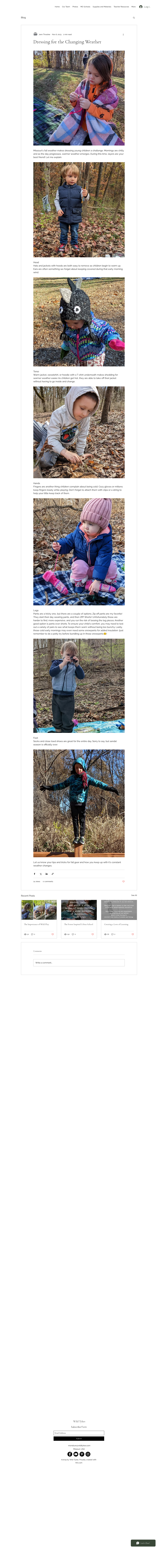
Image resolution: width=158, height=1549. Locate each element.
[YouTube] (75, 1454)
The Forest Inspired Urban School (78, 924)
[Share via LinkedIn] (46, 874)
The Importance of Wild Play (36, 924)
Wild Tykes (79, 1421)
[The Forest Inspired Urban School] (79, 910)
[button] (134, 18)
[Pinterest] (81, 1454)
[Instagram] (88, 1454)
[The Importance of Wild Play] (39, 910)
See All (134, 895)
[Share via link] (52, 874)
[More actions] (123, 34)
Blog (23, 17)
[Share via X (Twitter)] (40, 874)
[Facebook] (69, 1454)
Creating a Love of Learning (116, 924)
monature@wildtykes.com (79, 1445)
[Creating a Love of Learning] (119, 910)
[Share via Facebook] (34, 874)
